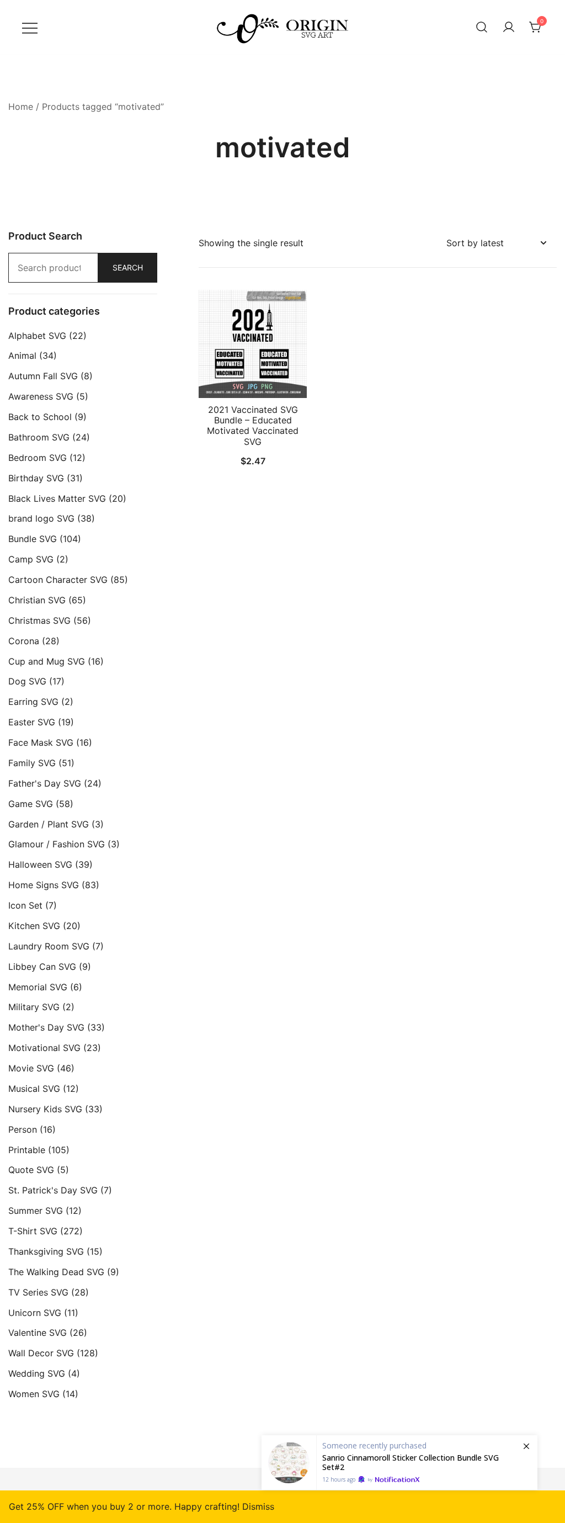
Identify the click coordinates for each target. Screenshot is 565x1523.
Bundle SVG (32, 538)
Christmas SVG (39, 620)
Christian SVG (37, 600)
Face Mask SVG (40, 742)
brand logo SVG (41, 518)
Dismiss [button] (258, 1506)
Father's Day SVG (44, 783)
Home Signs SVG (43, 884)
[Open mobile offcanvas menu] (30, 27)
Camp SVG (31, 559)
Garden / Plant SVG (48, 824)
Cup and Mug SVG (46, 661)
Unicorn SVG (34, 1312)
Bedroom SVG (37, 457)
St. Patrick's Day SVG (53, 1190)
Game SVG (30, 803)
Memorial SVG (37, 987)
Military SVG (34, 1006)
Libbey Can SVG (42, 966)
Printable (26, 1149)
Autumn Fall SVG (43, 375)
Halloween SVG (40, 864)
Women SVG (34, 1393)
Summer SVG (35, 1210)
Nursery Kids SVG (45, 1109)
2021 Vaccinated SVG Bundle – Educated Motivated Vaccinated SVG (253, 425)
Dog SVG (27, 681)
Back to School (40, 416)
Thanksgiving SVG (46, 1251)
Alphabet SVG (37, 335)
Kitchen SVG (34, 925)
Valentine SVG (37, 1332)
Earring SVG (33, 701)
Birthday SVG (36, 478)
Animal (22, 355)
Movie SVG (31, 1068)
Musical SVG (34, 1088)
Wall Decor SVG (41, 1353)
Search (128, 267)
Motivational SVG (44, 1047)
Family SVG (32, 762)
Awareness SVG (40, 396)
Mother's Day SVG (46, 1027)
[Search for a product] (481, 27)
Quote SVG (31, 1169)
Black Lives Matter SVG (57, 498)
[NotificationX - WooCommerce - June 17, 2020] (399, 1462)
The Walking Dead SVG (56, 1271)
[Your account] (508, 27)
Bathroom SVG (39, 437)
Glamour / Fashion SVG (56, 844)
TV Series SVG (38, 1292)
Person (22, 1129)
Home (20, 106)
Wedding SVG (36, 1373)
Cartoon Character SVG (58, 579)
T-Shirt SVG (32, 1231)
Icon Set (25, 905)
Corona (23, 640)
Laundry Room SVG (48, 946)
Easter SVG (31, 722)
